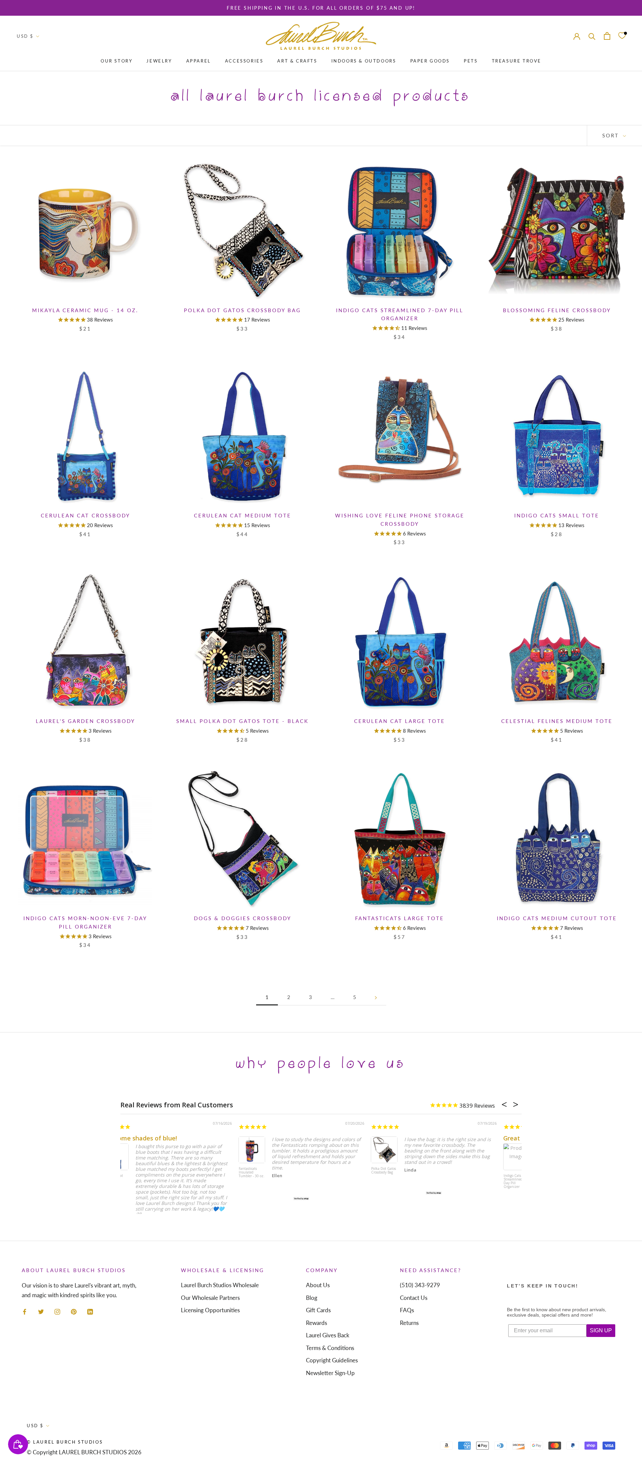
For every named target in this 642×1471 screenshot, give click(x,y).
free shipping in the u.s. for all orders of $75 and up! (321, 8)
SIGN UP (601, 1330)
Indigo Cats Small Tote (556, 515)
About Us (318, 1285)
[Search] (592, 35)
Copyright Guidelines (332, 1360)
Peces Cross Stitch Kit (394, 1171)
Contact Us (413, 1297)
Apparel (198, 61)
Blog (311, 1297)
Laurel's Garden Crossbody (85, 721)
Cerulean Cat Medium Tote (242, 515)
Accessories (244, 61)
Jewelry (159, 61)
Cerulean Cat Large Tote (399, 721)
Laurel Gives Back (327, 1335)
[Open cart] (607, 36)
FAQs (407, 1310)
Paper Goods (430, 61)
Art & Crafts (297, 61)
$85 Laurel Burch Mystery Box (264, 1172)
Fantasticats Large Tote (399, 918)
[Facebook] (24, 1311)
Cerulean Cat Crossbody (85, 515)
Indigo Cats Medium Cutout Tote (557, 918)
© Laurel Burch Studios (65, 1442)
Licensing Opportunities (210, 1310)
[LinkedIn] (90, 1311)
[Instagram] (57, 1311)
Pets (470, 61)
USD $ (25, 36)
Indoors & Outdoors (363, 61)
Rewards (316, 1322)
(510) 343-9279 (420, 1285)
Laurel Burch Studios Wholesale (220, 1285)
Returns (409, 1322)
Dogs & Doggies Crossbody (242, 918)
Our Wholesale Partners (210, 1297)
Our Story (116, 61)
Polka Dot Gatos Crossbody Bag (242, 310)
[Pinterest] (74, 1311)
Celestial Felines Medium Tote (557, 721)
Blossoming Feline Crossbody (557, 310)
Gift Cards (318, 1310)
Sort (611, 135)
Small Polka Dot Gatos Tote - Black (242, 721)
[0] (622, 35)
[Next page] (375, 997)
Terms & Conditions (330, 1347)
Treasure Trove (516, 61)
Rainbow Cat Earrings (131, 1171)
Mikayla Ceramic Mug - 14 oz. (85, 310)
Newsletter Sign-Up (330, 1372)
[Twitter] (41, 1311)
